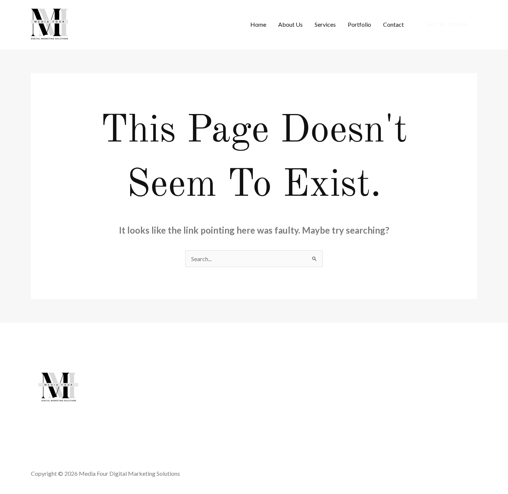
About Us (290, 24)
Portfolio (359, 24)
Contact (393, 24)
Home (258, 24)
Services (325, 24)
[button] (447, 24)
